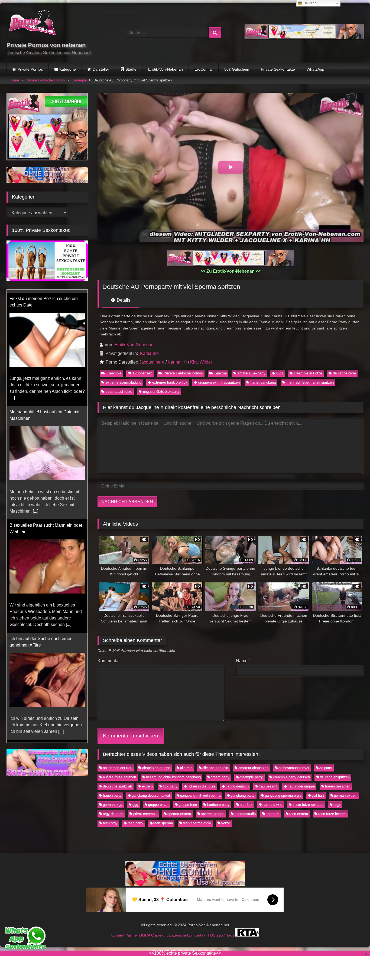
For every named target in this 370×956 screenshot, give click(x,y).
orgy (336, 805)
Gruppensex (142, 373)
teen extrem (298, 814)
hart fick (246, 805)
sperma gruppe (212, 814)
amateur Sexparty (251, 373)
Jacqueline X (151, 362)
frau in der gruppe (301, 786)
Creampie (79, 80)
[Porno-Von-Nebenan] (32, 24)
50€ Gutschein (236, 69)
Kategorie (67, 69)
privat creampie (145, 814)
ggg (135, 805)
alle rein (186, 768)
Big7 (279, 373)
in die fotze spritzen (308, 805)
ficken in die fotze (201, 786)
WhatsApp (315, 69)
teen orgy (110, 823)
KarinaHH (177, 362)
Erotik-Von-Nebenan (165, 69)
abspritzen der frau (117, 768)
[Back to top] (353, 940)
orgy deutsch (113, 814)
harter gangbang (263, 382)
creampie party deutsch (291, 777)
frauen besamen (337, 786)
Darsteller (101, 69)
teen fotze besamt (332, 814)
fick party (170, 786)
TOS (211, 935)
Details (123, 300)
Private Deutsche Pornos (45, 80)
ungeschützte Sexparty (161, 392)
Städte (131, 69)
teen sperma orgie (197, 823)
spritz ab (272, 814)
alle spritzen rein (215, 768)
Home (14, 80)
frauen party (112, 795)
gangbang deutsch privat (151, 795)
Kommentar (109, 660)
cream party (220, 777)
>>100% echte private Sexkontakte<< (185, 953)
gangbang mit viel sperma (200, 795)
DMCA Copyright (154, 935)
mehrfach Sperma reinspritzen (310, 382)
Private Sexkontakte (278, 69)
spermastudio (245, 814)
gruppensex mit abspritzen (219, 382)
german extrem (346, 795)
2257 (221, 935)
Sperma (221, 373)
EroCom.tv (203, 69)
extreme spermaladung (123, 382)
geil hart (317, 795)
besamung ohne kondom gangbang (173, 777)
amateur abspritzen (253, 768)
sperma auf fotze (119, 392)
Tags (230, 935)
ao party (325, 768)
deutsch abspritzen (335, 777)
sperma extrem (179, 814)
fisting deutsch (237, 786)
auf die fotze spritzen (119, 777)
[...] (12, 395)
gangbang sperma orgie (283, 795)
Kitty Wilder (201, 362)
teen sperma (163, 823)
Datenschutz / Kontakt (188, 935)
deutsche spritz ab (117, 786)
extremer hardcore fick (169, 382)
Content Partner (125, 935)
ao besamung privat (293, 768)
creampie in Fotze (308, 373)
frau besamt (268, 786)
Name (243, 660)
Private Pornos (30, 69)
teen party (135, 823)
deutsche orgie (344, 373)
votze (225, 823)
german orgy (112, 805)
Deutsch (309, 3)
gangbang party (243, 795)
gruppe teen (187, 805)
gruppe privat (158, 805)
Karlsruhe (149, 353)
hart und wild (272, 805)
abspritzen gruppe (156, 768)
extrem (147, 786)
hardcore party (218, 805)
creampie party (251, 777)
